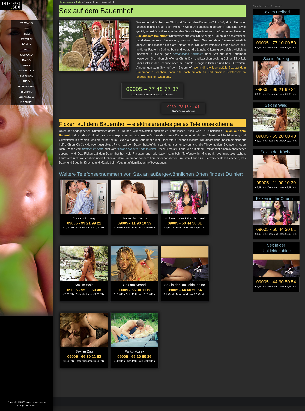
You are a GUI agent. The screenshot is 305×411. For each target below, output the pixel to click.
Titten (26, 81)
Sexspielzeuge (26, 96)
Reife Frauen (26, 91)
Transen (26, 60)
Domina (26, 44)
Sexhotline (26, 75)
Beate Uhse (26, 39)
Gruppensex (26, 54)
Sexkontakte (26, 70)
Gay (26, 49)
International (26, 86)
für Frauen (26, 102)
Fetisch (27, 65)
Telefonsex (26, 23)
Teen (26, 28)
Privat (26, 33)
